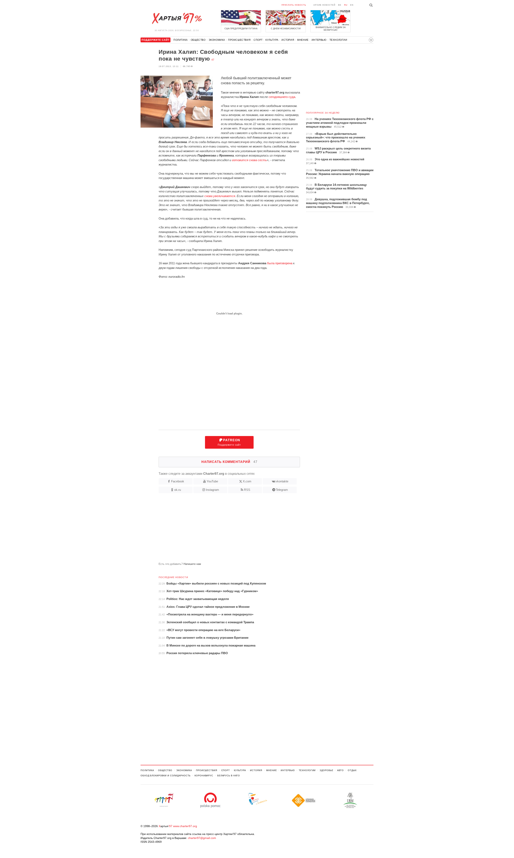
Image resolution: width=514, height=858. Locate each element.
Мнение (303, 40)
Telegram (282, 489)
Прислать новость (293, 5)
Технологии (338, 40)
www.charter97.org (185, 826)
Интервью (319, 40)
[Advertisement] (220, 529)
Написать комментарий (229, 462)
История (287, 40)
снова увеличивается (219, 196)
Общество (198, 40)
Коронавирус (204, 775)
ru (345, 5)
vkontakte (281, 481)
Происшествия (239, 40)
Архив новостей (324, 5)
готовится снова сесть (249, 160)
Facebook (177, 481)
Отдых (352, 770)
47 (212, 59)
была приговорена (279, 263)
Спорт (258, 40)
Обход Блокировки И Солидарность (166, 775)
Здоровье (326, 770)
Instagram (212, 489)
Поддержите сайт (229, 442)
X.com (247, 481)
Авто (340, 770)
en (351, 5)
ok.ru (177, 489)
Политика (180, 40)
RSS (247, 489)
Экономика (217, 40)
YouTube (212, 481)
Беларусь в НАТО (228, 775)
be (339, 5)
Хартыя (177, 18)
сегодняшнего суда (282, 97)
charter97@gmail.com (202, 838)
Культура (271, 40)
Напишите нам (192, 563)
